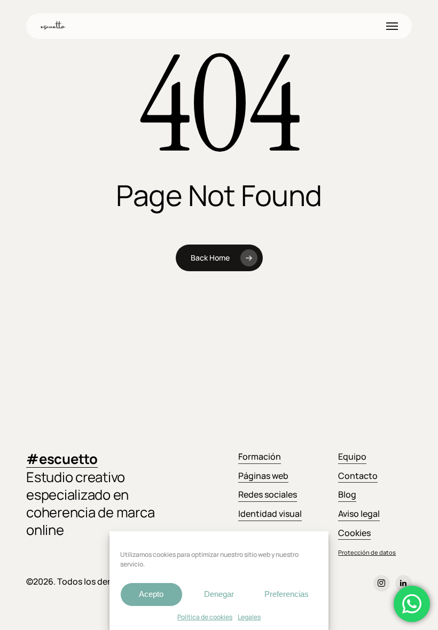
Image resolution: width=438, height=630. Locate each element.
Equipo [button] (352, 456)
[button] (392, 26)
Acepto (151, 593)
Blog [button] (347, 494)
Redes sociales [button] (267, 494)
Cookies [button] (354, 533)
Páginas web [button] (263, 476)
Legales (249, 616)
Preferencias (286, 593)
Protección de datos (367, 552)
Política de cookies (204, 616)
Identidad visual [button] (270, 513)
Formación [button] (259, 456)
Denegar (219, 593)
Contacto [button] (358, 476)
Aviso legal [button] (359, 513)
